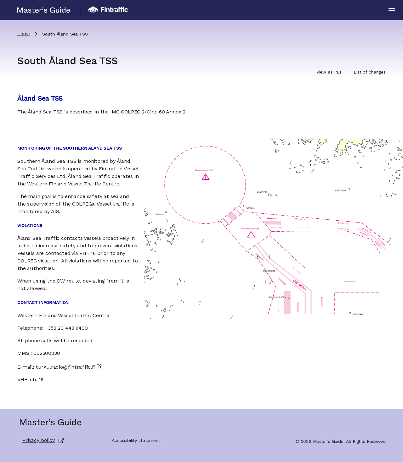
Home (23, 34)
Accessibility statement (136, 440)
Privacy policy (38, 440)
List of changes (370, 72)
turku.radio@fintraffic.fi (65, 367)
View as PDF (329, 72)
